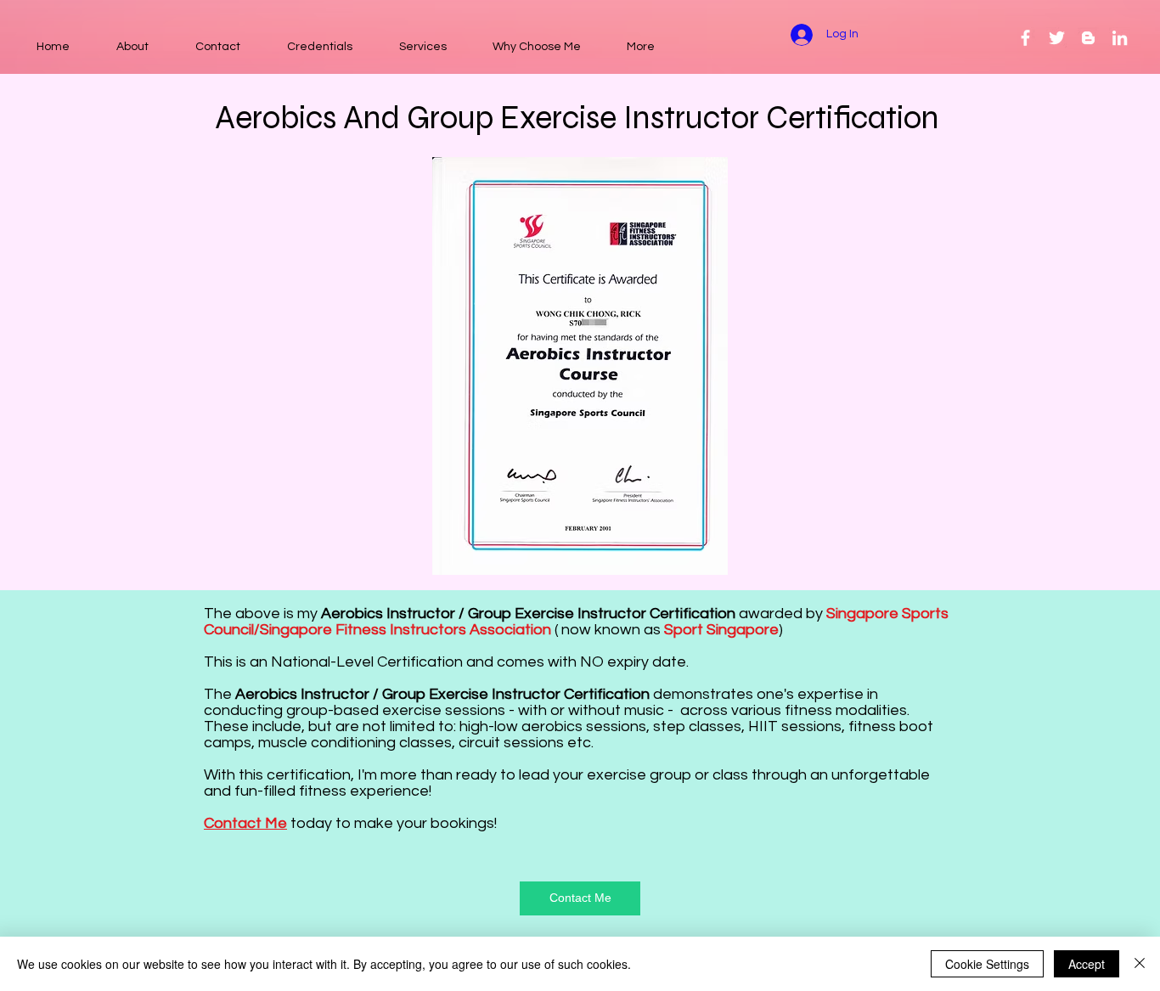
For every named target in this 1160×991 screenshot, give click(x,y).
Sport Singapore (721, 630)
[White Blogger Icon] (1088, 37)
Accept (1086, 963)
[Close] (1139, 963)
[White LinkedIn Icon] (1119, 37)
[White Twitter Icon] (1056, 37)
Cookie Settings (987, 963)
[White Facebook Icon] (1025, 37)
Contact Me (245, 823)
